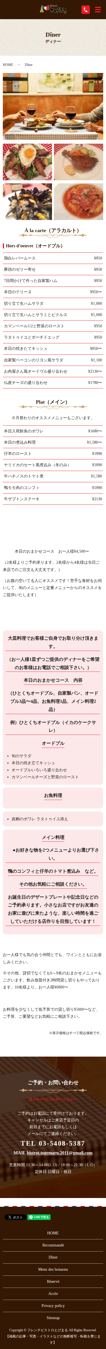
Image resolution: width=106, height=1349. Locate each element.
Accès (53, 1294)
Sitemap (53, 1318)
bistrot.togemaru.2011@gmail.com (59, 1152)
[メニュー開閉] (98, 9)
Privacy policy (53, 1306)
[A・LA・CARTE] (27, 161)
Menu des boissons (53, 1269)
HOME (8, 65)
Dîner (53, 1257)
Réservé (53, 1281)
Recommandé (53, 1245)
